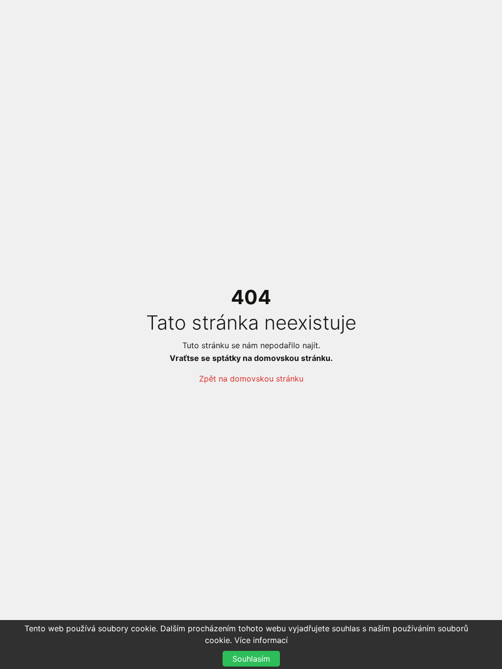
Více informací (261, 640)
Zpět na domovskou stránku (251, 378)
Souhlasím (251, 659)
